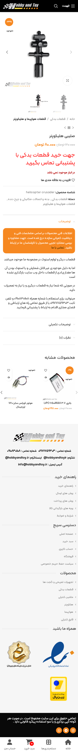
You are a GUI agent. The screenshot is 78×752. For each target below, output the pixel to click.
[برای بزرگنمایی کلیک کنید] (67, 80)
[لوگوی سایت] (21, 6)
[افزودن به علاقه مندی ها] (45, 370)
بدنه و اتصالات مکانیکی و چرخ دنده (28, 199)
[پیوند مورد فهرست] (39, 486)
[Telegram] (66, 730)
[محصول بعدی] (65, 128)
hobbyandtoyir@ (55, 458)
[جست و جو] (56, 6)
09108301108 (13, 451)
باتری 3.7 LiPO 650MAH (57, 403)
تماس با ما (57, 248)
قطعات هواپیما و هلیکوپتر (29, 119)
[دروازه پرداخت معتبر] (58, 689)
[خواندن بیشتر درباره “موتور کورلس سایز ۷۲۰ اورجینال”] (8, 377)
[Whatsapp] (59, 730)
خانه (72, 119)
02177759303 (46, 451)
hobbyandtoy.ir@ (17, 458)
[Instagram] (73, 730)
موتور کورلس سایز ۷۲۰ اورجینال (21, 405)
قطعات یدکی (57, 119)
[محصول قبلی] (73, 128)
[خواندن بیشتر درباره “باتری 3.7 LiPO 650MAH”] (45, 377)
